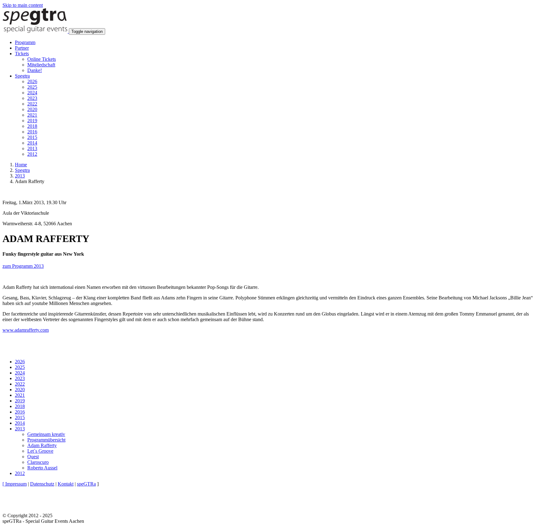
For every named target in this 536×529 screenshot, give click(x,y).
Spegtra (22, 170)
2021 (32, 115)
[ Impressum (14, 483)
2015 (32, 137)
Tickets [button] (22, 53)
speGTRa (86, 483)
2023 (32, 98)
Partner (22, 48)
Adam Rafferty (42, 445)
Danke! (34, 70)
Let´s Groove (40, 451)
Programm (25, 42)
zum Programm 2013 (23, 266)
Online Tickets (41, 59)
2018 (32, 126)
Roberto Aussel (42, 467)
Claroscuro (38, 462)
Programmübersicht (46, 439)
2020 (32, 109)
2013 (32, 148)
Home (21, 164)
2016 (32, 131)
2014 (32, 143)
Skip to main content (22, 5)
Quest (33, 456)
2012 (32, 154)
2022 (32, 103)
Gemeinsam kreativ (46, 434)
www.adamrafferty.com (25, 330)
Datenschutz (42, 483)
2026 (32, 81)
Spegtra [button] (22, 75)
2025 (32, 87)
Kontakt (66, 483)
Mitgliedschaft (41, 64)
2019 (32, 120)
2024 (32, 92)
